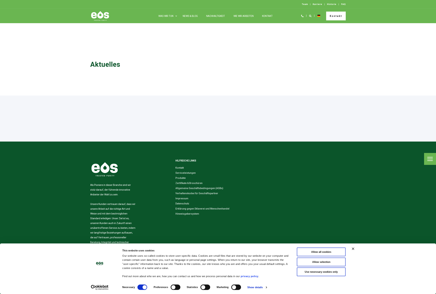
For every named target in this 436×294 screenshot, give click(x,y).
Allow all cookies (321, 251)
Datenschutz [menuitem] (182, 203)
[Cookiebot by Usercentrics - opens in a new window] (100, 287)
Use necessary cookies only (321, 271)
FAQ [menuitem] (343, 4)
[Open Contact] (302, 15)
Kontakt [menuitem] (267, 16)
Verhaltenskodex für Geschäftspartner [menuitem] (196, 193)
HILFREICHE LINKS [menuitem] (185, 160)
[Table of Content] (430, 159)
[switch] (175, 287)
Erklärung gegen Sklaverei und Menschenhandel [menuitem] (202, 208)
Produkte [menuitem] (180, 178)
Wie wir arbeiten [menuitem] (243, 16)
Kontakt (336, 15)
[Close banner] (353, 248)
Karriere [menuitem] (317, 4)
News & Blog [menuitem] (190, 16)
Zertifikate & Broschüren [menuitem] (189, 183)
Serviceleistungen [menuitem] (185, 173)
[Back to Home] (100, 16)
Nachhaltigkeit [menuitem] (215, 16)
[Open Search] (310, 15)
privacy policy (249, 276)
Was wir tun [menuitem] (165, 16)
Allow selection (321, 261)
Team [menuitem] (305, 4)
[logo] (104, 169)
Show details (255, 287)
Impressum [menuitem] (181, 198)
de (318, 16)
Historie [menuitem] (331, 4)
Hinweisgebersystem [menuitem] (187, 213)
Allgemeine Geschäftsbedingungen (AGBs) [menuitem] (199, 188)
